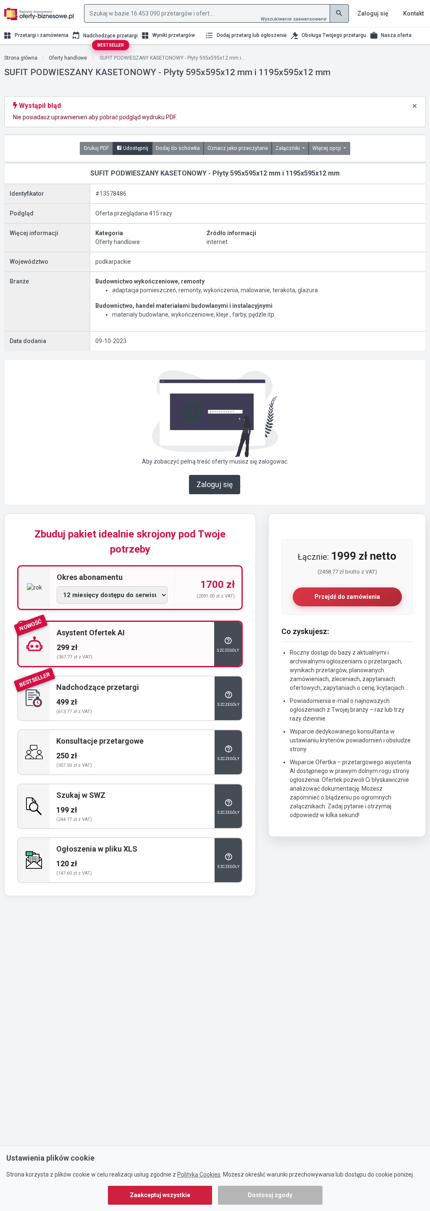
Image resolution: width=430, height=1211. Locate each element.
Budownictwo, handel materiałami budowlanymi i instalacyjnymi (184, 305)
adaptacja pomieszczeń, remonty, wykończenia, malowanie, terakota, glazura (215, 290)
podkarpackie (113, 261)
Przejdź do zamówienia (347, 596)
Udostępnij (135, 148)
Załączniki (288, 148)
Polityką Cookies (198, 1174)
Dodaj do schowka (178, 148)
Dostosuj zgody (270, 1195)
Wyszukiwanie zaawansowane (294, 19)
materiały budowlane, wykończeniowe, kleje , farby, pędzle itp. (193, 314)
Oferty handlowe (68, 58)
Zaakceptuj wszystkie (160, 1195)
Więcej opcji (327, 148)
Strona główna (20, 58)
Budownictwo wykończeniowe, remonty (150, 281)
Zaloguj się (215, 484)
